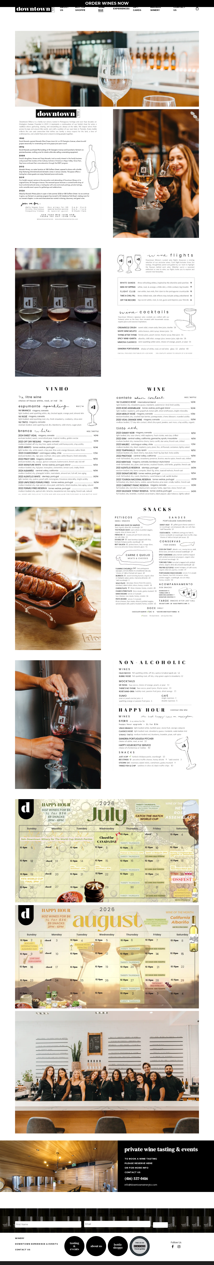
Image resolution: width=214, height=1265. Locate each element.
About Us (96, 1246)
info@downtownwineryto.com (141, 1184)
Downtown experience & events (36, 1244)
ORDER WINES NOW (107, 3)
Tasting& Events (74, 1246)
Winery (20, 1238)
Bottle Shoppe (118, 1246)
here (149, 1163)
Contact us (22, 1249)
